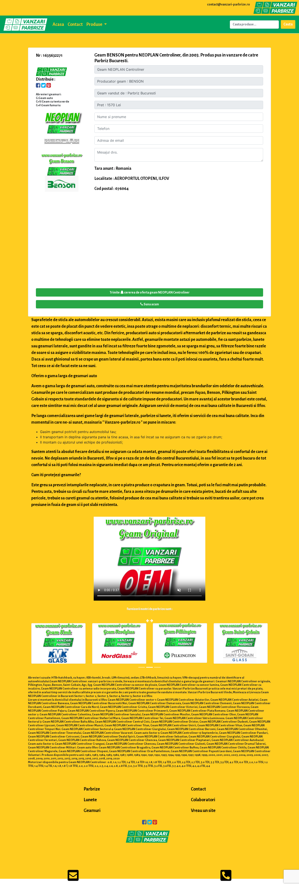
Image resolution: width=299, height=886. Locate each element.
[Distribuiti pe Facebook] (38, 86)
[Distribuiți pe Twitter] (43, 86)
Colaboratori (203, 799)
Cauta (288, 24)
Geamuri (92, 810)
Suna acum (151, 304)
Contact (75, 24)
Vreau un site (203, 810)
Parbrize (92, 789)
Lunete (90, 799)
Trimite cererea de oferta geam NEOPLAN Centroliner (150, 292)
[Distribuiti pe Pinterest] (48, 86)
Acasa (58, 24)
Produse (94, 24)
